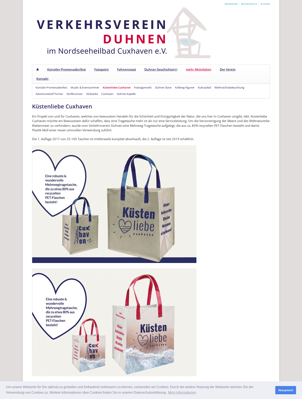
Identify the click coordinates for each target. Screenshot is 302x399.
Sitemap (265, 3)
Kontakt (42, 79)
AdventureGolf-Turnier (49, 94)
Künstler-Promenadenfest (66, 69)
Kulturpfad (204, 87)
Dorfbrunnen (75, 94)
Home (37, 69)
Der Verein (228, 69)
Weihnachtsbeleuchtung (229, 87)
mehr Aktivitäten (198, 69)
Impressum (231, 3)
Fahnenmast (126, 69)
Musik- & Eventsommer (85, 87)
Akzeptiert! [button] (285, 390)
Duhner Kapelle (126, 94)
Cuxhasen (107, 94)
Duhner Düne (163, 87)
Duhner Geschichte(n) (160, 69)
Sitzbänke (92, 94)
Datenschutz (249, 3)
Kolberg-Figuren (185, 87)
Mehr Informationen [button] (182, 392)
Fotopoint (101, 69)
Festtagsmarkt (143, 87)
